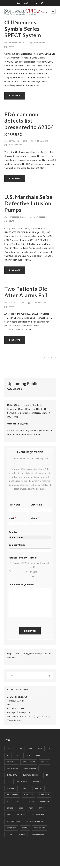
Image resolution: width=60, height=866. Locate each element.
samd (9, 815)
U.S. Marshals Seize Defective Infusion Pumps (28, 203)
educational (12, 775)
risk (21, 808)
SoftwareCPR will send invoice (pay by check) (31, 565)
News (11, 46)
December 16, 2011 (17, 42)
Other (32, 576)
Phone (35, 518)
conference (11, 762)
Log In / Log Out (23, 3)
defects (44, 762)
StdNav (19, 145)
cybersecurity (29, 762)
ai (49, 749)
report (10, 808)
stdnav (25, 828)
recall (31, 801)
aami (30, 749)
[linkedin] (36, 3)
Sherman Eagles (43, 141)
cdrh (38, 755)
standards (11, 828)
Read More (14, 95)
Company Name (17, 544)
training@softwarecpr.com (34, 653)
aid (8, 755)
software (21, 815)
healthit (25, 788)
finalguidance (21, 782)
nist (8, 801)
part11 (19, 801)
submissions (39, 828)
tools (9, 835)
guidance (37, 782)
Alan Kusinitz (39, 302)
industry (38, 788)
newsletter (44, 795)
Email (12, 518)
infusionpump (12, 795)
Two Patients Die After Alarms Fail (26, 291)
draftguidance (30, 768)
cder (28, 755)
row (31, 808)
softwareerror (13, 821)
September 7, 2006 (17, 217)
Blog (11, 145)
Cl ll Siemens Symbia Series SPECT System (22, 28)
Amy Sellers (40, 42)
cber (18, 755)
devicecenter (12, 768)
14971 (9, 749)
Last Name (37, 504)
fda (8, 782)
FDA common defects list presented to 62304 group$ (29, 124)
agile (40, 749)
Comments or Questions (22, 584)
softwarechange (39, 815)
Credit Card (31, 571)
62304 (20, 749)
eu (47, 775)
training (21, 835)
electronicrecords (31, 775)
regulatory (45, 801)
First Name (15, 504)
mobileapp (28, 795)
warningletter (38, 835)
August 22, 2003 (17, 302)
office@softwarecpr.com (19, 712)
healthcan (11, 788)
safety (41, 808)
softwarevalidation (34, 821)
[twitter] (42, 3)
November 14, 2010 (18, 141)
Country (13, 531)
